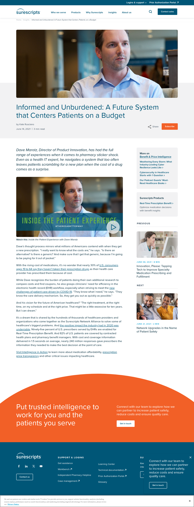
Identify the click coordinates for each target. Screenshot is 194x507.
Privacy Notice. (13, 504)
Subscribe (169, 126)
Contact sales (167, 11)
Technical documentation (111, 470)
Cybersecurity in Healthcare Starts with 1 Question (154, 174)
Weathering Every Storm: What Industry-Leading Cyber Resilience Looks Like (156, 164)
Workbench (64, 469)
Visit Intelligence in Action (32, 352)
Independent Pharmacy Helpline (74, 475)
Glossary (102, 482)
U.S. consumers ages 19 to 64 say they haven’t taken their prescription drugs (67, 267)
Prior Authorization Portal (162, 2)
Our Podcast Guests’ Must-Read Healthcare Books (154, 181)
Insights (26, 19)
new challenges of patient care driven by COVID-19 (65, 290)
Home (18, 19)
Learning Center (106, 464)
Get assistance (65, 463)
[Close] (190, 501)
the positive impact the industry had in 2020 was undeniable (67, 327)
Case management (67, 481)
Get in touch (125, 423)
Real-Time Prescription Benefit (156, 203)
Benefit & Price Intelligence (155, 156)
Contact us (25, 476)
